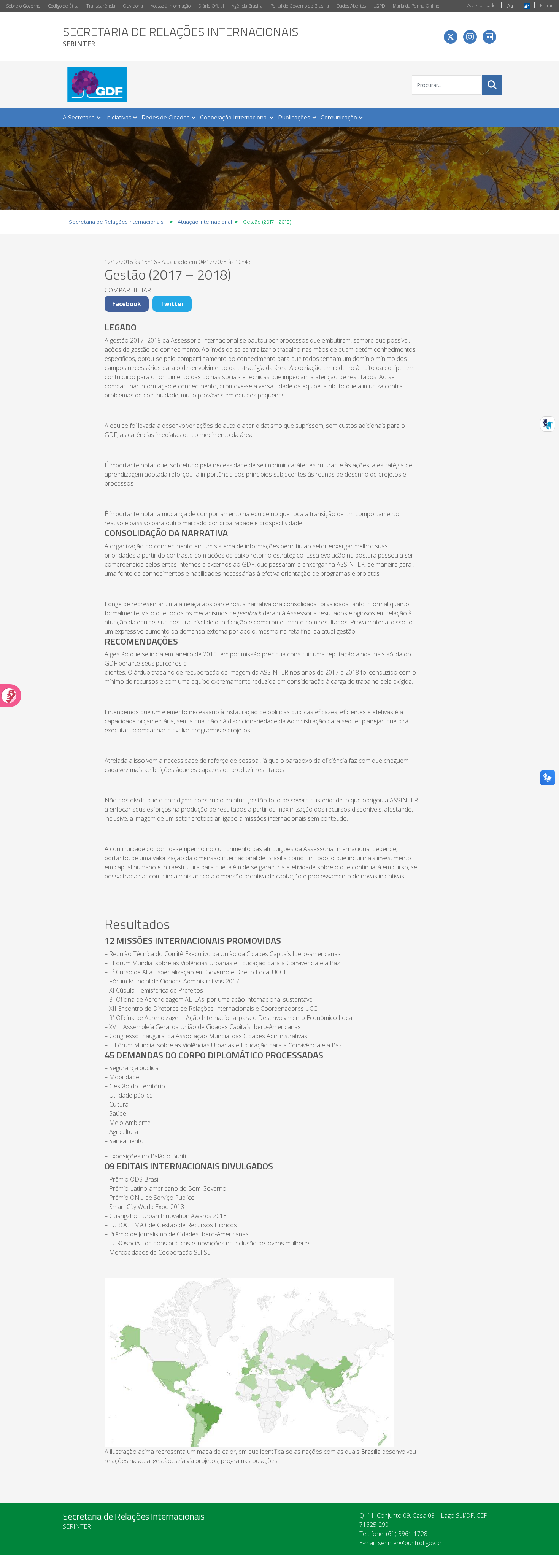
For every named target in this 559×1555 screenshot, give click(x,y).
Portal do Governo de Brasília (299, 6)
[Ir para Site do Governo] (96, 85)
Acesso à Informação (171, 6)
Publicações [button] (294, 117)
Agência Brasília (247, 6)
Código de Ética (63, 6)
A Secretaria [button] (79, 117)
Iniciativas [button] (118, 117)
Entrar (546, 5)
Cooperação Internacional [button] (234, 117)
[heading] (181, 36)
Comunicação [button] (339, 117)
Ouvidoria (133, 6)
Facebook (126, 304)
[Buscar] (492, 85)
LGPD (379, 6)
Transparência (100, 6)
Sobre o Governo (23, 6)
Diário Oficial (211, 6)
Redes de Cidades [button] (165, 117)
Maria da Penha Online (416, 6)
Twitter (172, 304)
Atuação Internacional (205, 222)
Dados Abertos (351, 6)
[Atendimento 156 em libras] (547, 424)
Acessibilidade (481, 5)
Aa (510, 6)
